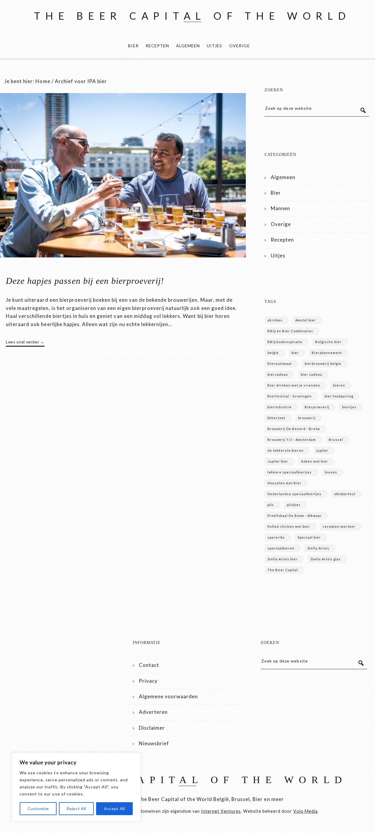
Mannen (280, 208)
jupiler (322, 450)
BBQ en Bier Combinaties (290, 331)
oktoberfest (344, 494)
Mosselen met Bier (284, 483)
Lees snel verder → (25, 341)
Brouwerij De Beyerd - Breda (293, 429)
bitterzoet (276, 418)
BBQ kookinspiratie (284, 342)
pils (270, 505)
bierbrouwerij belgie (323, 363)
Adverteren (153, 712)
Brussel (336, 439)
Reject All (76, 808)
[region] (76, 787)
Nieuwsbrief (154, 743)
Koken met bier (314, 461)
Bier (133, 45)
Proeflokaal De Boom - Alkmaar (294, 515)
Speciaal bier (309, 537)
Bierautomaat (279, 363)
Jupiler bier (277, 461)
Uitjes (214, 45)
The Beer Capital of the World (192, 16)
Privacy (148, 681)
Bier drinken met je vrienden (293, 385)
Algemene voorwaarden (168, 696)
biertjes (349, 407)
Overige (239, 45)
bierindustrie (279, 407)
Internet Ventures (221, 811)
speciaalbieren (280, 548)
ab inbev (274, 320)
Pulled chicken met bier (288, 526)
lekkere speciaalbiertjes (289, 472)
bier (295, 353)
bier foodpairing (339, 396)
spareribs (276, 537)
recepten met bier (339, 526)
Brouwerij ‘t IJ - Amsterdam (291, 439)
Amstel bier (305, 320)
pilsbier (294, 505)
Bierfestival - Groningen (289, 396)
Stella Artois (318, 548)
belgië (273, 353)
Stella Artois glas (326, 559)
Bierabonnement (327, 353)
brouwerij (307, 418)
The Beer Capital (282, 570)
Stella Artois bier (282, 559)
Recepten (157, 45)
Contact (149, 665)
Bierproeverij (317, 407)
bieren (339, 385)
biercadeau (277, 374)
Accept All (114, 808)
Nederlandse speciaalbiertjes (294, 494)
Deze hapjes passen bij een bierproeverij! (85, 281)
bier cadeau (311, 374)
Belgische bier (328, 342)
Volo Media (305, 811)
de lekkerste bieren (285, 450)
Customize (38, 808)
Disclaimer (152, 728)
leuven (331, 472)
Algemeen (188, 45)
